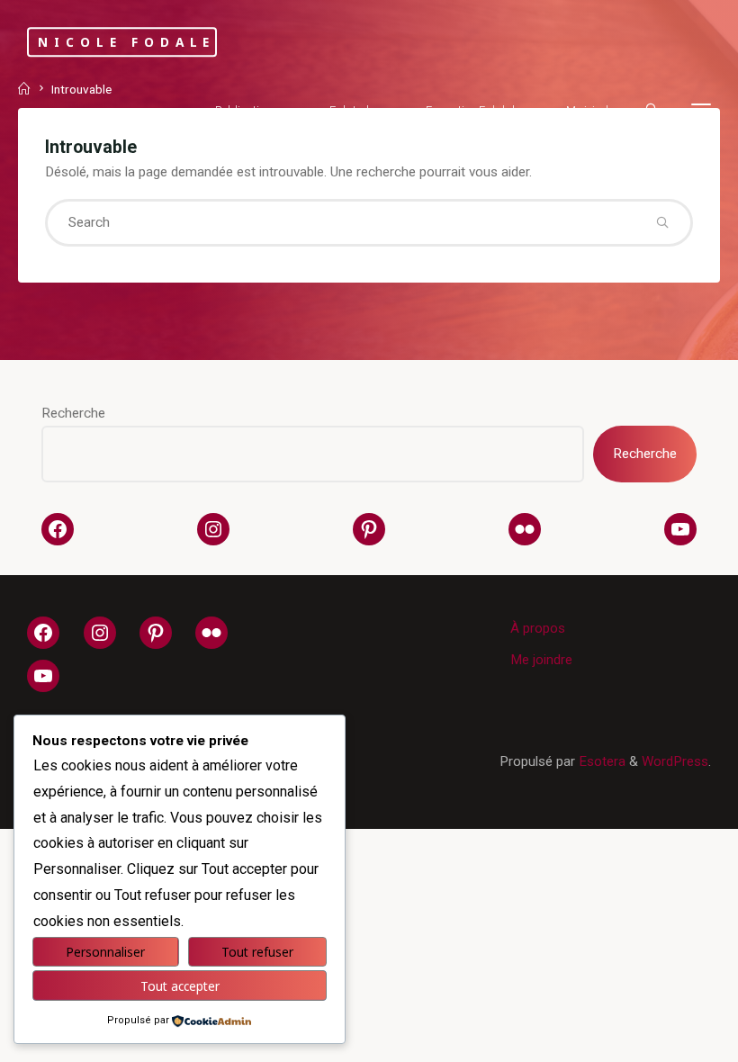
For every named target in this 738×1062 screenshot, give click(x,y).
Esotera (600, 761)
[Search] (651, 109)
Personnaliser (105, 951)
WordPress (675, 761)
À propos (537, 628)
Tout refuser (257, 951)
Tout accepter (180, 985)
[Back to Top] (667, 1036)
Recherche (73, 413)
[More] (701, 110)
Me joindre (541, 660)
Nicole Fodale (126, 41)
